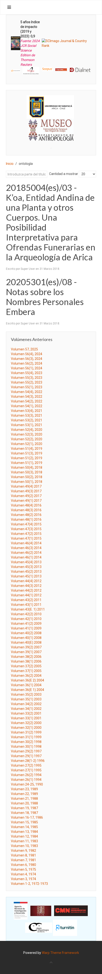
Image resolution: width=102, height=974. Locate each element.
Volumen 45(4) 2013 (26, 562)
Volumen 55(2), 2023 (26, 382)
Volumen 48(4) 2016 (26, 505)
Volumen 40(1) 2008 (26, 638)
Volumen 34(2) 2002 (26, 704)
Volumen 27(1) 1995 (26, 770)
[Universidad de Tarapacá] (50, 107)
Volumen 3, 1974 (23, 879)
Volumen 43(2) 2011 (26, 600)
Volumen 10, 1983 (24, 846)
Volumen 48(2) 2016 (26, 515)
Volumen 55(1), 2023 (26, 387)
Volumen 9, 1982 (23, 850)
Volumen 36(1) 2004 (26, 685)
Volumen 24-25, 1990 (27, 784)
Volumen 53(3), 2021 (26, 415)
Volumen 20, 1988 (24, 803)
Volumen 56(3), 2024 (26, 359)
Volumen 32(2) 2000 (26, 723)
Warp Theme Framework (60, 953)
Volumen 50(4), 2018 (26, 467)
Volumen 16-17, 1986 (27, 817)
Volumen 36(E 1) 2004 (27, 690)
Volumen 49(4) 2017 (26, 486)
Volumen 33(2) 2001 (26, 713)
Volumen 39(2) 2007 (26, 647)
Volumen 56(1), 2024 (26, 368)
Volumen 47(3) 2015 (26, 529)
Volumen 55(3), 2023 (26, 378)
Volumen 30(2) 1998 (26, 742)
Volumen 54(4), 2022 (26, 392)
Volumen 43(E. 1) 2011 (28, 609)
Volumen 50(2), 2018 (26, 477)
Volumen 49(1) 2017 (26, 500)
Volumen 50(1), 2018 (26, 482)
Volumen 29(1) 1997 (26, 756)
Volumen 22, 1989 (24, 794)
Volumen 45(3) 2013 (26, 567)
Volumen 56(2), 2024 (26, 363)
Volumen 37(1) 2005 (26, 671)
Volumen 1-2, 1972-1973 (29, 884)
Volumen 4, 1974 (23, 874)
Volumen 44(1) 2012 (26, 595)
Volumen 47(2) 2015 (26, 534)
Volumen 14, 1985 (24, 827)
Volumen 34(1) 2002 (26, 709)
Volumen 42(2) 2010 (26, 614)
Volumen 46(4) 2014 (26, 543)
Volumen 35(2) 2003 (26, 694)
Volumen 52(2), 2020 (26, 439)
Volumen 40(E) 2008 (26, 642)
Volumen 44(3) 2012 (26, 586)
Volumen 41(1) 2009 (26, 628)
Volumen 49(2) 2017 (26, 496)
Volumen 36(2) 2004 (26, 675)
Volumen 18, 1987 (24, 813)
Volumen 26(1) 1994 (26, 780)
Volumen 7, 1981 (23, 860)
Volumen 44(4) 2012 (26, 581)
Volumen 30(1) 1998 (26, 746)
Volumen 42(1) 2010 (26, 619)
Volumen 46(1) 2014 (26, 557)
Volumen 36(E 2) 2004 (27, 680)
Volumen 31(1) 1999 (26, 737)
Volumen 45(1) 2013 (26, 576)
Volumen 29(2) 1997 (26, 751)
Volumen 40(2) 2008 (26, 633)
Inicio (10, 164)
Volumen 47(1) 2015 (26, 538)
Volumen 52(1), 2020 (26, 444)
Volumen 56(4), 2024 (26, 354)
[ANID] (21, 910)
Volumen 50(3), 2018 (26, 472)
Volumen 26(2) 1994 (26, 775)
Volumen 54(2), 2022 (26, 401)
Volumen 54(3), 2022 (26, 396)
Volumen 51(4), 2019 (26, 448)
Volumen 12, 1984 (24, 836)
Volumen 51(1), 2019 (26, 463)
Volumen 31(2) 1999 (26, 732)
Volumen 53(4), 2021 (26, 411)
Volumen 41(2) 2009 (26, 623)
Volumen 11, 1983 (24, 841)
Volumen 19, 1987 (24, 808)
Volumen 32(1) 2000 (26, 727)
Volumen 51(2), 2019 (26, 458)
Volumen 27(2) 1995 (26, 765)
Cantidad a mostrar (63, 174)
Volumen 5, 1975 (23, 869)
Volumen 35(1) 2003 (26, 699)
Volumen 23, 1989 (24, 789)
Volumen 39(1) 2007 (26, 652)
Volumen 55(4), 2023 (26, 373)
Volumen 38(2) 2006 (26, 657)
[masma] (51, 125)
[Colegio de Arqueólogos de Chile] (38, 927)
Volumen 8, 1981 (23, 855)
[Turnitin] (65, 927)
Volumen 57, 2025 (24, 349)
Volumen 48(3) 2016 (26, 510)
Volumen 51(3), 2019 (26, 453)
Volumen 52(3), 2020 (26, 434)
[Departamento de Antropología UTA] (51, 136)
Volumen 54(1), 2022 (26, 406)
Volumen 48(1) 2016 (26, 519)
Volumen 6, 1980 (23, 865)
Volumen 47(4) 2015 (26, 524)
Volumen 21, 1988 (24, 798)
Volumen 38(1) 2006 (26, 661)
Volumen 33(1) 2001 (26, 718)
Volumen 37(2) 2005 (26, 666)
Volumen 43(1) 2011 (26, 605)
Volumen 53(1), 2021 (26, 425)
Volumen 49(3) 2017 (26, 491)
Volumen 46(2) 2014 (26, 553)
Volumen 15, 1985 (24, 822)
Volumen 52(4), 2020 (26, 430)
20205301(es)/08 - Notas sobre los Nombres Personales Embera (45, 297)
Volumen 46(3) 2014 (26, 548)
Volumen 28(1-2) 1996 (28, 761)
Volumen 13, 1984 (24, 832)
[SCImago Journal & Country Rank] (66, 43)
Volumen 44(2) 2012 (26, 590)
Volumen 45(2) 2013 (26, 571)
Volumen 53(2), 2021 (26, 420)
